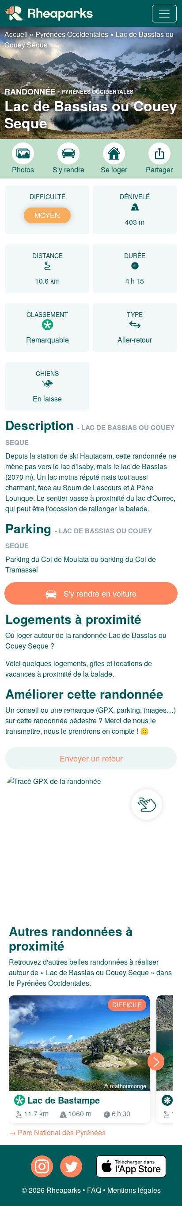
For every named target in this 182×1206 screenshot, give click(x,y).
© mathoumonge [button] (125, 1086)
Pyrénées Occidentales (71, 34)
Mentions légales (134, 1190)
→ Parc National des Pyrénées (57, 1132)
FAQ (94, 1190)
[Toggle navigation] (164, 13)
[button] (91, 82)
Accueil (16, 34)
